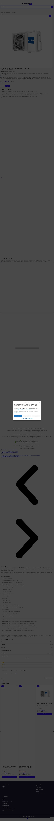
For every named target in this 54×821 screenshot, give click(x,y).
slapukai (22, 418)
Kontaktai (31, 418)
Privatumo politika (27, 418)
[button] (39, 402)
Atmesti (27, 416)
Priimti (18, 416)
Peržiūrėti (35, 416)
